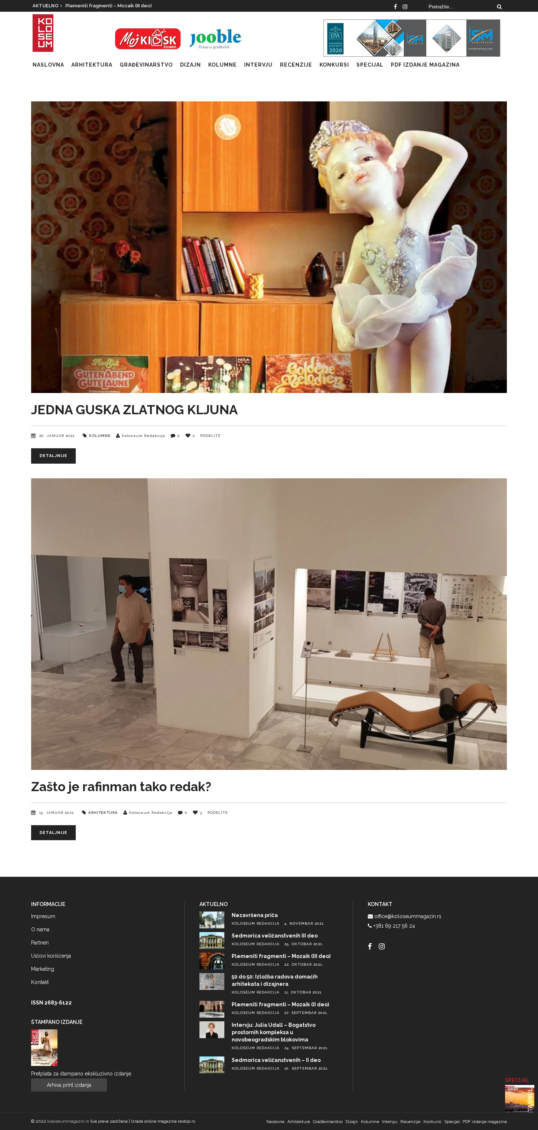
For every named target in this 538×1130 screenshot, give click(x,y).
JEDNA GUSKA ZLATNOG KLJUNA (134, 409)
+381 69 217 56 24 (394, 926)
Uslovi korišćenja (51, 956)
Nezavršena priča (90, 5)
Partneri (40, 943)
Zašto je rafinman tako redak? (121, 786)
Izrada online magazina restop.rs (163, 1121)
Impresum (43, 916)
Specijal (452, 1121)
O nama (40, 929)
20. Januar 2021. (58, 436)
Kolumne (100, 436)
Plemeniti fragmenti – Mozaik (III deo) (281, 956)
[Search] (499, 6)
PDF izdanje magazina (485, 1121)
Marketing (42, 969)
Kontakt (40, 982)
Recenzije (410, 1121)
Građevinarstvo (328, 1121)
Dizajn (351, 1121)
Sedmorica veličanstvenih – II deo (276, 1060)
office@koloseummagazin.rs (407, 916)
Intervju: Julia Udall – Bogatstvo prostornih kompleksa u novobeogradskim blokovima (273, 1032)
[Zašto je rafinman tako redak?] (269, 624)
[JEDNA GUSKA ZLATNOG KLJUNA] (269, 247)
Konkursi (432, 1121)
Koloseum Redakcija (143, 436)
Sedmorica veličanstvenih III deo (275, 936)
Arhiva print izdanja (69, 1085)
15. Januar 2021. (57, 813)
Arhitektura (103, 813)
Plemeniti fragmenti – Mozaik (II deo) (280, 1004)
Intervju (389, 1121)
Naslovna (275, 1121)
